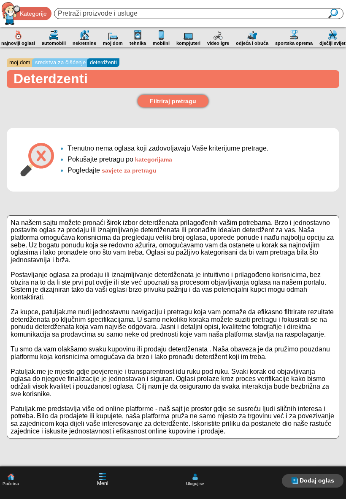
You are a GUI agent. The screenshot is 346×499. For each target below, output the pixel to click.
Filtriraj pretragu (173, 101)
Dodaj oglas (317, 480)
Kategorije (33, 13)
